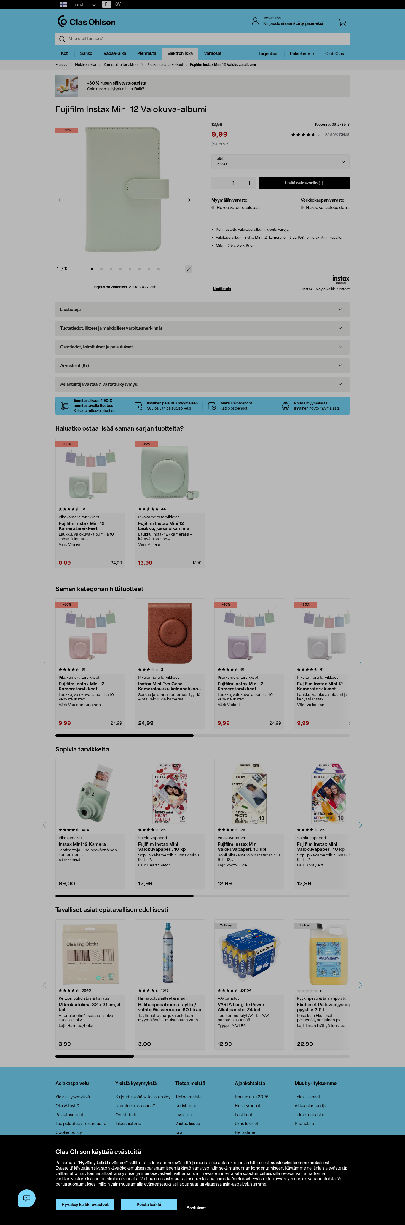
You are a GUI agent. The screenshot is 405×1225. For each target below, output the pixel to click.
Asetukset (241, 1179)
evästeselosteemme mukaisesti (300, 1163)
